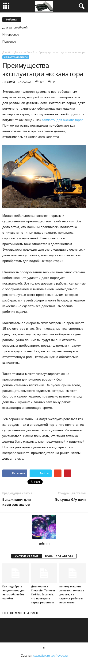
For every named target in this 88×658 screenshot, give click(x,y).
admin (11, 81)
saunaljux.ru (41, 655)
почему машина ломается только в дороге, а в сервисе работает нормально (71, 594)
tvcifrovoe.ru (59, 655)
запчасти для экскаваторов (62, 120)
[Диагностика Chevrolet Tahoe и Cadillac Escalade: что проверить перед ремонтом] (44, 573)
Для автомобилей (14, 27)
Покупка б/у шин (70, 499)
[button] (81, 6)
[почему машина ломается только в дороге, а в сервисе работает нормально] (72, 573)
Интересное (10, 34)
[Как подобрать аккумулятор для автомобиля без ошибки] (15, 573)
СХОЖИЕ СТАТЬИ (26, 556)
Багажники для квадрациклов (16, 502)
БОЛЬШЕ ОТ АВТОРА (59, 556)
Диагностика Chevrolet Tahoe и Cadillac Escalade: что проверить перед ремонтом (43, 594)
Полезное (9, 41)
